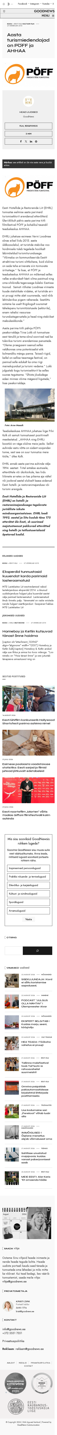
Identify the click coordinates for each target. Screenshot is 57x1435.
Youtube (45, 3)
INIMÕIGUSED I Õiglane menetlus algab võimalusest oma (36, 1135)
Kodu (9, 24)
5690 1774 (21, 1308)
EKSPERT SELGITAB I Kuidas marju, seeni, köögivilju (35, 1024)
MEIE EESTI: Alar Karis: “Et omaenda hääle (36, 1178)
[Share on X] (25, 141)
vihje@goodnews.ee (14, 1281)
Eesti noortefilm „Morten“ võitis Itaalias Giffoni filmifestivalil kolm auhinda (26, 815)
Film (32, 24)
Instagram (34, 3)
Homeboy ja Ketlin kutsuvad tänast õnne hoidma (27, 633)
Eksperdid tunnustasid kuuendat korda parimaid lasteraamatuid (24, 576)
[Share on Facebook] (20, 141)
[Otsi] (37, 950)
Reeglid (23, 1363)
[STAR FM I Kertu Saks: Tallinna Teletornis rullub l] (39, 1223)
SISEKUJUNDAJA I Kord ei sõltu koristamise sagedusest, (36, 982)
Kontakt (28, 1366)
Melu (11, 623)
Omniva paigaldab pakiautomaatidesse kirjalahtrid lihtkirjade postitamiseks (34, 1091)
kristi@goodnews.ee (25, 1311)
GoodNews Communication (28, 1425)
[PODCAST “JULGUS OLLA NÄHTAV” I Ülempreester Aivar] (14, 1223)
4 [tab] (15, 1392)
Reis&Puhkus (31, 126)
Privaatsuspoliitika (13, 1341)
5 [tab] (18, 1392)
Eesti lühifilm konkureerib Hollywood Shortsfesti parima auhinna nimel (28, 721)
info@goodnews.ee (13, 1329)
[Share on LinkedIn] (31, 141)
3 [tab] (12, 1392)
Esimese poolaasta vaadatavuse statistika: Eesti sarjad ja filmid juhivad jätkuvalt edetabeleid (26, 767)
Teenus (44, 1148)
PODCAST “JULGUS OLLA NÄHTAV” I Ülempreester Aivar (34, 1003)
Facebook (22, 3)
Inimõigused (27, 1128)
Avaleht (11, 1363)
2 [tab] (9, 1392)
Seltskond (19, 623)
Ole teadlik (46, 1037)
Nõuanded (46, 974)
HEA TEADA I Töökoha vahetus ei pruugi (36, 1043)
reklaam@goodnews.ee (30, 1349)
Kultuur (26, 24)
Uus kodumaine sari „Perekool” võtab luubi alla (35, 1113)
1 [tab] (6, 1392)
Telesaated (46, 1105)
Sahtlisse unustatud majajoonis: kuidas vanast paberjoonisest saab (35, 1158)
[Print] (36, 141)
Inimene (44, 995)
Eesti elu (18, 24)
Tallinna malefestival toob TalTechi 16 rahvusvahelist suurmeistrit (35, 1067)
